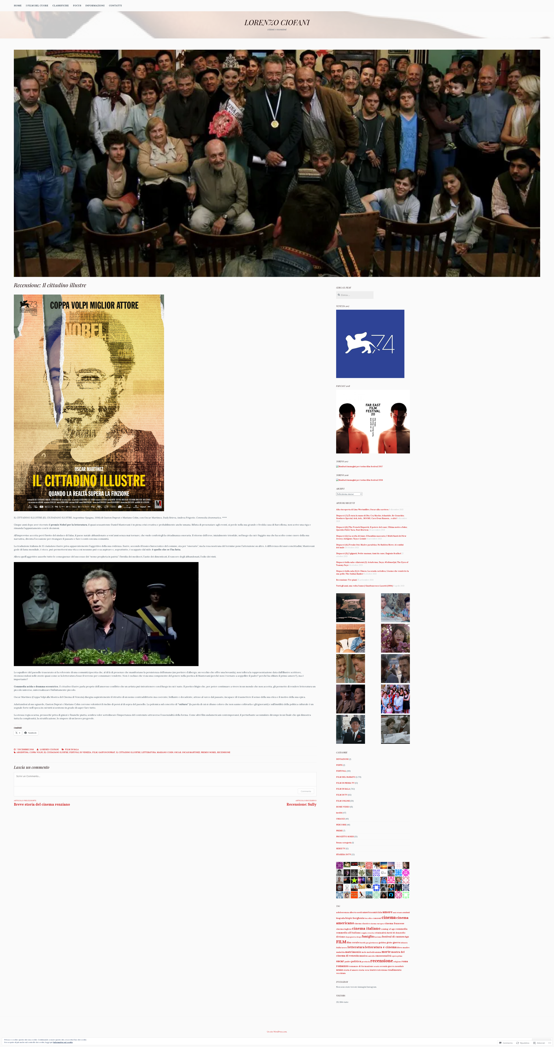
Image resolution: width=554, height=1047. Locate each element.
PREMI (339, 830)
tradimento (395, 969)
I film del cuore (37, 5)
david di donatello (396, 932)
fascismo (377, 937)
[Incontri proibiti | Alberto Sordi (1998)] (350, 639)
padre (348, 961)
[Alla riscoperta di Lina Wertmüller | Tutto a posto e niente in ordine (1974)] (395, 669)
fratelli (362, 943)
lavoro (344, 947)
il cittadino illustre (128, 752)
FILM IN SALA (72, 749)
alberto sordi (355, 912)
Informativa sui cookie (63, 1042)
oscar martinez (191, 752)
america (367, 912)
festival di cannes (393, 936)
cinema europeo (377, 923)
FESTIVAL (341, 771)
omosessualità (383, 955)
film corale (353, 942)
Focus (77, 5)
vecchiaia (341, 973)
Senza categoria (344, 842)
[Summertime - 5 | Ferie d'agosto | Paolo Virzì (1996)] (395, 699)
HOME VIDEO (343, 807)
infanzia (404, 943)
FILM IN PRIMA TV (345, 783)
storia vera (364, 970)
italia (338, 947)
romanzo (342, 966)
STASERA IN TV (343, 854)
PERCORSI (341, 825)
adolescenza (342, 912)
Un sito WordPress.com (277, 1032)
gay (367, 943)
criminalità (380, 932)
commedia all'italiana (348, 932)
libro (399, 947)
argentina (23, 752)
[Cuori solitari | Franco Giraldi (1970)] (350, 608)
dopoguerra (351, 937)
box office (369, 918)
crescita (370, 933)
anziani (406, 912)
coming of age (388, 929)
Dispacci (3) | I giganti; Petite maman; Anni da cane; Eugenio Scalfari (368, 553)
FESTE (339, 765)
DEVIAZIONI (342, 759)
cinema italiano (366, 928)
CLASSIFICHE (60, 5)
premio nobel (208, 752)
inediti (339, 813)
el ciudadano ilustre (56, 752)
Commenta (306, 791)
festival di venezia (80, 752)
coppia (364, 933)
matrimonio (353, 952)
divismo (340, 936)
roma (405, 961)
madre (406, 947)
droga (358, 937)
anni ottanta (398, 913)
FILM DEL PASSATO (345, 777)
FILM (95, 752)
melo (364, 952)
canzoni (377, 918)
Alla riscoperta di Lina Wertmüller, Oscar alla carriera (362, 509)
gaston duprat (106, 752)
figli (407, 936)
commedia (401, 929)
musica (363, 955)
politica (356, 961)
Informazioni (95, 5)
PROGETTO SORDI (345, 836)
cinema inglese (344, 929)
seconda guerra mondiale (392, 966)
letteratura (148, 752)
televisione (382, 970)
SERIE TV (340, 848)
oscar (177, 752)
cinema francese (394, 923)
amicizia (377, 912)
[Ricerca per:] (355, 295)
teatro (373, 970)
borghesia (358, 918)
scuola (376, 966)
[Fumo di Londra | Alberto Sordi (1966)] (350, 730)
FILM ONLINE (343, 801)
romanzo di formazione (361, 966)
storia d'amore (351, 970)
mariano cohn (165, 752)
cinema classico (362, 923)
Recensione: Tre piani (346, 580)
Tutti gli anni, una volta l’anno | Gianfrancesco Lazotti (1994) (364, 586)
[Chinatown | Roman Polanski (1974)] (350, 699)
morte (386, 952)
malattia (340, 952)
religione (397, 961)
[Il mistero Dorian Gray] (395, 639)
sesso (339, 969)
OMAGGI (340, 819)
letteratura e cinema (381, 947)
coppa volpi (36, 752)
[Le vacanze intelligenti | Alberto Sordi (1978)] (395, 608)
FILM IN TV (341, 795)
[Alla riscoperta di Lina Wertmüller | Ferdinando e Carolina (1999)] (350, 669)
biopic (348, 918)
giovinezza (373, 943)
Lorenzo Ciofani (49, 749)
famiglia (368, 936)
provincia (366, 961)
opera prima (397, 956)
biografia (340, 918)
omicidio (371, 956)
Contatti (115, 5)
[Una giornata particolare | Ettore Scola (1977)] (395, 730)
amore (387, 912)
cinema (389, 917)
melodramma (374, 952)
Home (17, 5)
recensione (223, 752)
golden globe (385, 942)
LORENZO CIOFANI (277, 22)
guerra (396, 942)
